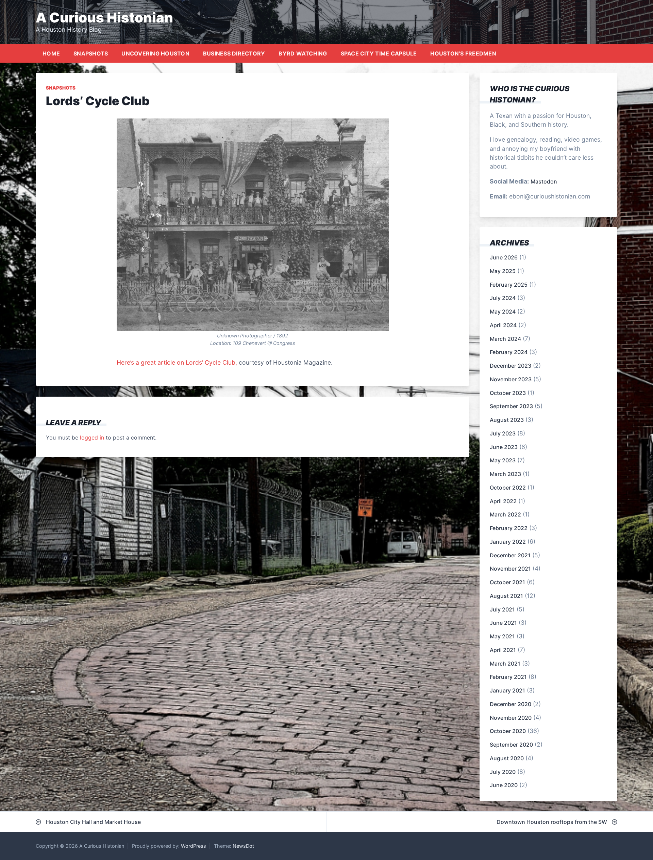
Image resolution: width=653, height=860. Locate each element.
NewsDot (243, 846)
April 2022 (503, 501)
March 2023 (505, 474)
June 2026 (504, 257)
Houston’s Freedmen (463, 53)
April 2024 (503, 325)
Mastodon (544, 181)
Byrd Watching (303, 53)
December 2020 (510, 704)
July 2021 (502, 609)
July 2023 (503, 433)
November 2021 (510, 568)
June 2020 (504, 785)
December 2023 (510, 365)
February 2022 (509, 528)
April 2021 (503, 650)
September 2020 (511, 744)
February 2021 (508, 676)
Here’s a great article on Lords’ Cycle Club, (177, 362)
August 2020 (507, 758)
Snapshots (90, 53)
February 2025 (509, 284)
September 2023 (511, 406)
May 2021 (502, 636)
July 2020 (503, 771)
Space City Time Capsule (379, 53)
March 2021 (505, 663)
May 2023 (503, 460)
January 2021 (507, 690)
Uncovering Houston (155, 53)
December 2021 (510, 555)
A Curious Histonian (104, 17)
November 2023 (511, 379)
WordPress (193, 846)
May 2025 (503, 271)
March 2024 (505, 338)
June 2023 (504, 447)
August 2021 (506, 595)
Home (51, 53)
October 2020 (508, 731)
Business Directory (234, 53)
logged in (92, 437)
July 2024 (503, 297)
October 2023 (508, 392)
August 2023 (507, 419)
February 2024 (509, 352)
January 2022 (508, 541)
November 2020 (511, 717)
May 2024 (503, 311)
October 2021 (507, 582)
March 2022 (505, 514)
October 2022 (508, 487)
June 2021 (503, 622)
